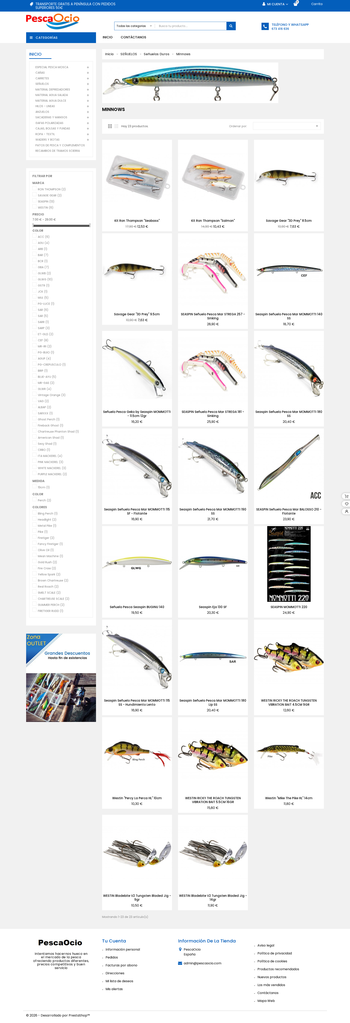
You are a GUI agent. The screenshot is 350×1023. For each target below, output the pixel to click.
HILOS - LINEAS (45, 106)
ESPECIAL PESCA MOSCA (51, 67)
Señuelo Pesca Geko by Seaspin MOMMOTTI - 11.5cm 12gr (137, 414)
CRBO (44, 450)
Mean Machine (50, 556)
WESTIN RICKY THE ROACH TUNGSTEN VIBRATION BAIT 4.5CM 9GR (289, 702)
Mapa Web (266, 1000)
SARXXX (45, 413)
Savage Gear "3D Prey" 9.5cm (137, 314)
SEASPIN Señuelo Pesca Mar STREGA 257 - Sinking (213, 316)
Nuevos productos (271, 977)
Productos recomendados (278, 969)
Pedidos (112, 957)
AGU (43, 243)
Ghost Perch (49, 419)
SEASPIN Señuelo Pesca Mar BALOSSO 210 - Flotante (288, 511)
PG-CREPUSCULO (52, 365)
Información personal (123, 949)
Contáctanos (133, 37)
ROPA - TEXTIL (45, 134)
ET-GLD (45, 334)
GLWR (44, 389)
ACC (44, 237)
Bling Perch (48, 514)
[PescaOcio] (61, 943)
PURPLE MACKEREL (52, 474)
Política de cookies (272, 961)
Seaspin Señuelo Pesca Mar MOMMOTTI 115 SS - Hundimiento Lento (137, 702)
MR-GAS (46, 383)
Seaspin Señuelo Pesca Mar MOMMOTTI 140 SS (288, 316)
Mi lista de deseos (119, 981)
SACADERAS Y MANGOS (51, 117)
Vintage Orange (52, 395)
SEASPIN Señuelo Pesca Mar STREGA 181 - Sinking (213, 414)
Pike (43, 532)
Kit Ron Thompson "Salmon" (213, 221)
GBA (43, 267)
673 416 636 (280, 29)
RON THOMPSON (52, 189)
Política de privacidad (274, 953)
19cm (44, 487)
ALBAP (44, 407)
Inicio (108, 37)
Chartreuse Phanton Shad (58, 432)
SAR (43, 310)
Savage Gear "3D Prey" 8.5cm (289, 221)
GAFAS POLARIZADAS (49, 123)
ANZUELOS (42, 112)
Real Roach (48, 587)
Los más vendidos (271, 985)
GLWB (44, 273)
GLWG (45, 279)
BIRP (43, 371)
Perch (44, 500)
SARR (43, 322)
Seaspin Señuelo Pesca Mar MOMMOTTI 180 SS (288, 414)
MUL (43, 298)
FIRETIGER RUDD (50, 611)
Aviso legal (265, 945)
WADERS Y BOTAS (47, 140)
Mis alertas (114, 989)
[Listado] (116, 126)
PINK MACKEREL (50, 462)
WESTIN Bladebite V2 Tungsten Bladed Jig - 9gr (137, 898)
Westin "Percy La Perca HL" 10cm (137, 798)
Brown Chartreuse (53, 581)
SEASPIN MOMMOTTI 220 (289, 607)
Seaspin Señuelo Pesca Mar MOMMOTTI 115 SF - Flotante (137, 511)
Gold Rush (47, 562)
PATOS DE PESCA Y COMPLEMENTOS (60, 145)
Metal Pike (47, 526)
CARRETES (42, 78)
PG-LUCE (46, 304)
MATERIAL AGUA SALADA (51, 95)
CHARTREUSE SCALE (53, 599)
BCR (43, 261)
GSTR (44, 286)
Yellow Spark (49, 574)
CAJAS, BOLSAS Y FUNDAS (52, 128)
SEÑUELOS (42, 84)
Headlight (47, 520)
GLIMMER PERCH (51, 605)
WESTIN (45, 208)
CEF (43, 340)
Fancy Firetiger (50, 544)
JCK (43, 292)
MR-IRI (45, 346)
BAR (43, 255)
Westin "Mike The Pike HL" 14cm (289, 798)
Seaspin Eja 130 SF (213, 607)
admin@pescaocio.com (202, 963)
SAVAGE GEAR (50, 195)
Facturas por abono (121, 965)
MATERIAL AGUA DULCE (50, 101)
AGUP (44, 359)
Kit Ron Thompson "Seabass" (137, 221)
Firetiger (46, 538)
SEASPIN (46, 202)
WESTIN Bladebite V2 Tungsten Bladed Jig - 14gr (213, 898)
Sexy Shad (47, 444)
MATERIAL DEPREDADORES (52, 89)
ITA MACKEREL (50, 456)
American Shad (51, 438)
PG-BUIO (46, 352)
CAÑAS (40, 73)
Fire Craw (47, 568)
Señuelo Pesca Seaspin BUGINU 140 (137, 607)
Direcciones (115, 973)
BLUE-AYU (47, 377)
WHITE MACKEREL (52, 468)
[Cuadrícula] (110, 126)
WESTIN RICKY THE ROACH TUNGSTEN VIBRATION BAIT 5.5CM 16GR (213, 800)
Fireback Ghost (50, 426)
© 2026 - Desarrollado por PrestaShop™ (58, 1015)
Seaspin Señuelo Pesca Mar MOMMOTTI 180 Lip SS (212, 702)
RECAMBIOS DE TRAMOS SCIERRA (57, 151)
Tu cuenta (114, 941)
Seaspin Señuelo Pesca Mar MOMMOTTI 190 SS (212, 511)
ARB (42, 249)
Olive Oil (46, 550)
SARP (44, 328)
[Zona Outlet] (61, 678)
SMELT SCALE (49, 593)
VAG (43, 401)
